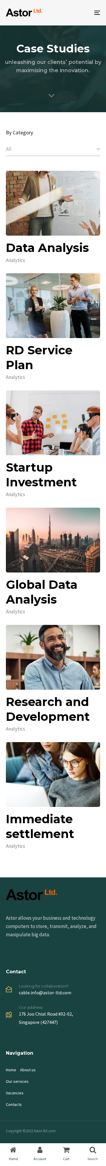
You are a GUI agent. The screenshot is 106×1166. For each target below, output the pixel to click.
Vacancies (15, 1093)
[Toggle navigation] (84, 12)
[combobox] (53, 149)
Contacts (14, 1104)
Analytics (15, 260)
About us (28, 1069)
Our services (17, 1081)
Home (11, 1069)
